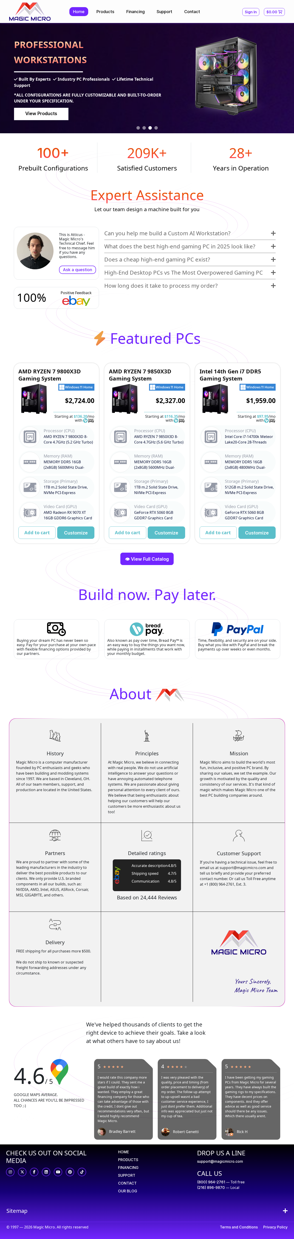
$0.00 (272, 12)
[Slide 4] (156, 128)
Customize (76, 533)
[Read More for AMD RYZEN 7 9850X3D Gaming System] (146, 453)
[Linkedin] (46, 1172)
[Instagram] (10, 1172)
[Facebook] (34, 1172)
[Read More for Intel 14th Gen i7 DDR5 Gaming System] (237, 453)
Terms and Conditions (239, 1227)
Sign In (251, 12)
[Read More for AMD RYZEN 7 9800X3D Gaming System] (56, 453)
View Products (41, 113)
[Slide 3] (150, 128)
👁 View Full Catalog (147, 559)
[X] (22, 1172)
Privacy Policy (275, 1227)
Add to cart (37, 532)
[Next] (29, 1117)
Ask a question (77, 269)
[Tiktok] (82, 1172)
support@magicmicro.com (220, 1161)
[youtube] (58, 1172)
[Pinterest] (70, 1172)
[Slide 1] (138, 128)
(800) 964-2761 (211, 1182)
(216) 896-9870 (211, 1187)
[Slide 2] (144, 128)
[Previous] (18, 1117)
